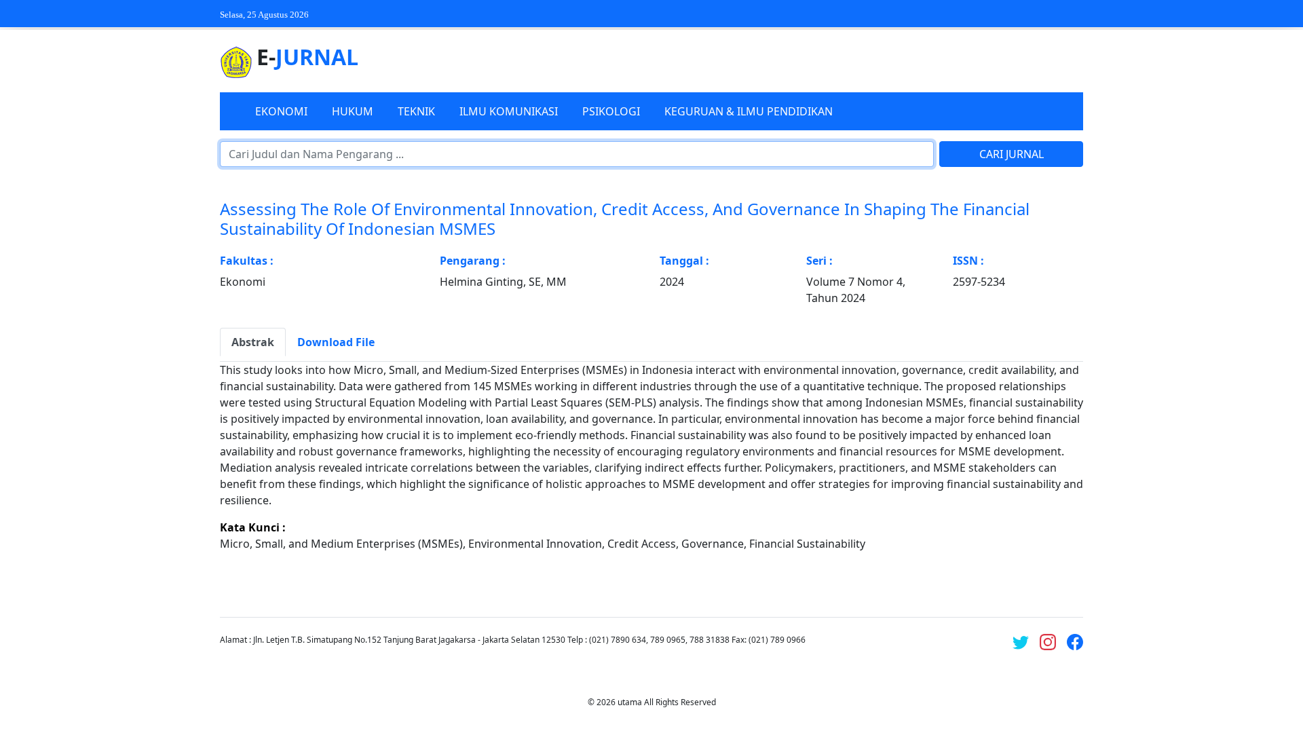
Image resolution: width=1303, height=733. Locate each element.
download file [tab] (336, 342)
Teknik (416, 111)
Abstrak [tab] (252, 342)
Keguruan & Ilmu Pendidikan (748, 111)
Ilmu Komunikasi (508, 111)
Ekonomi (281, 111)
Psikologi (611, 111)
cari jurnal (1011, 154)
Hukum (352, 111)
